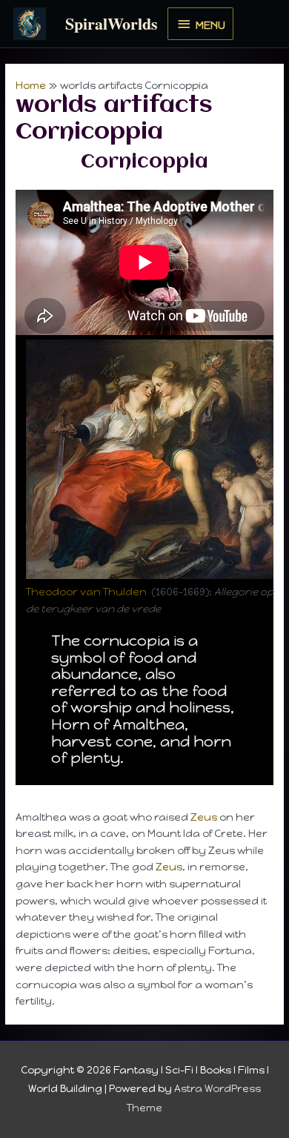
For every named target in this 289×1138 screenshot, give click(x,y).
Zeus (203, 817)
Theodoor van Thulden (86, 592)
